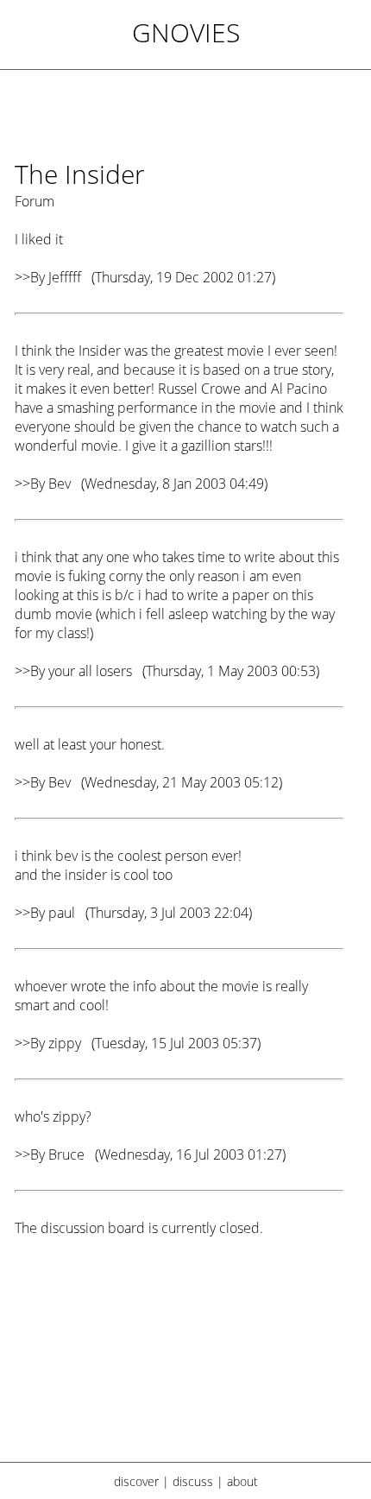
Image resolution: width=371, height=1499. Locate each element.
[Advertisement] (179, 1360)
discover (136, 1481)
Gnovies (186, 32)
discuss (193, 1481)
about (242, 1481)
